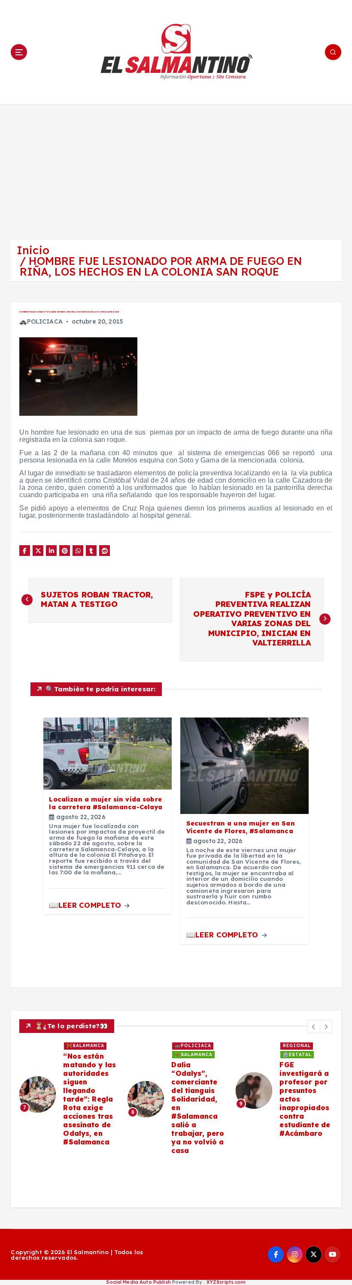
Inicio (33, 250)
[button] (313, 1026)
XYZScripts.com (226, 1282)
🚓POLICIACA (40, 321)
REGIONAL (297, 1045)
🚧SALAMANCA (85, 1045)
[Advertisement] (176, 168)
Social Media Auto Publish (138, 1282)
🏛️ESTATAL (297, 1054)
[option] (68, 1094)
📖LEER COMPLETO (86, 905)
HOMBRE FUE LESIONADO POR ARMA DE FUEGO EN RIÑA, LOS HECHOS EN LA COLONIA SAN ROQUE (161, 266)
